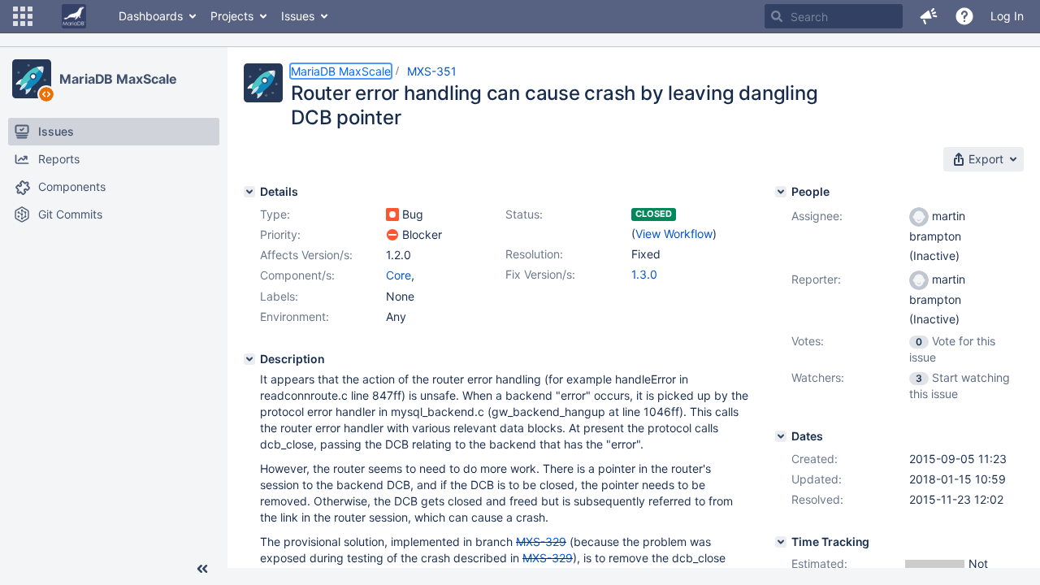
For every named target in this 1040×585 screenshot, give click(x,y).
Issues (297, 16)
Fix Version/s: (540, 274)
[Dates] (780, 436)
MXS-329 (541, 541)
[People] (780, 191)
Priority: (280, 234)
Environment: (294, 316)
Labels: (279, 296)
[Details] (249, 191)
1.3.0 (644, 274)
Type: (275, 214)
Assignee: (817, 216)
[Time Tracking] (780, 542)
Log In (1007, 16)
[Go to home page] (74, 16)
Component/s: (297, 275)
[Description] (249, 359)
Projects (232, 16)
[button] (22, 16)
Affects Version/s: (306, 255)
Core (398, 275)
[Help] (964, 16)
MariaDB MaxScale (117, 79)
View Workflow (674, 233)
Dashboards (151, 16)
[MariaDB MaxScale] (31, 78)
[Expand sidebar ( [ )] (202, 569)
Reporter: (816, 279)
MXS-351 (432, 71)
